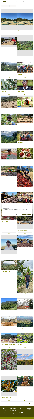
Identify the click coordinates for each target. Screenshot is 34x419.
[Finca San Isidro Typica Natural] (25, 219)
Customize (16, 214)
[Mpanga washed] (25, 118)
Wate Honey (20, 30)
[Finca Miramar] (9, 244)
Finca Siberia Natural (5, 221)
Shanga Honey (4, 91)
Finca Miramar (4, 255)
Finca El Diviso (20, 344)
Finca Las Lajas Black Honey (6, 327)
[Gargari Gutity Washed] (25, 197)
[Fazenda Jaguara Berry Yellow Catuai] (9, 386)
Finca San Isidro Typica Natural (22, 230)
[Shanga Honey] (9, 84)
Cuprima (29, 410)
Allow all (27, 214)
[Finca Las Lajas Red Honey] (9, 304)
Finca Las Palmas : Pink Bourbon (23, 293)
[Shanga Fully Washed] (25, 84)
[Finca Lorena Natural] (25, 241)
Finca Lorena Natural (21, 247)
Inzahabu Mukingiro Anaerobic (6, 177)
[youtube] (22, 409)
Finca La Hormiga (20, 328)
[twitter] (20, 409)
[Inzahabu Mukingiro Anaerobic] (9, 171)
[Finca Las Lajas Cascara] (25, 304)
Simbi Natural (20, 74)
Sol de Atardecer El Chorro (5, 71)
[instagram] (21, 409)
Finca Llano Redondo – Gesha (6, 271)
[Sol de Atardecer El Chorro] (9, 66)
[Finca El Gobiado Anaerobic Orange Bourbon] (9, 338)
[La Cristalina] (9, 154)
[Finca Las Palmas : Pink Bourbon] (25, 276)
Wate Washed (4, 30)
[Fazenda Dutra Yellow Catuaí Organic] (25, 381)
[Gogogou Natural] (9, 197)
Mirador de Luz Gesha (5, 143)
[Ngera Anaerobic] (9, 119)
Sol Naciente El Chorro (21, 57)
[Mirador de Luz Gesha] (9, 137)
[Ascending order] (8, 6)
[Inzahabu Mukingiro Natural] (25, 153)
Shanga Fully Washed (21, 91)
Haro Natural (20, 187)
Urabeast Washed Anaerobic (6, 47)
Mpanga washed (20, 123)
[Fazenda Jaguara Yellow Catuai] (25, 359)
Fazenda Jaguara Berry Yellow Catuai (7, 397)
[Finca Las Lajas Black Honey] (9, 321)
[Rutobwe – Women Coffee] (25, 102)
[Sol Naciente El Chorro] (25, 45)
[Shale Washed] (9, 102)
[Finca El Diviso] (25, 338)
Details (9, 60)
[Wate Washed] (9, 19)
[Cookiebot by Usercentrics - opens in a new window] (27, 204)
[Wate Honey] (25, 19)
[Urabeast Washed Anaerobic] (9, 41)
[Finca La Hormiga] (25, 321)
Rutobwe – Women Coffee (22, 108)
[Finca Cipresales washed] (9, 359)
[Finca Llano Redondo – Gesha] (9, 265)
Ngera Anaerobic (4, 126)
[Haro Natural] (25, 176)
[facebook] (19, 409)
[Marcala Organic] (25, 136)
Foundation (29, 409)
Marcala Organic (20, 142)
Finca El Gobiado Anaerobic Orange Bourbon (8, 344)
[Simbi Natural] (25, 67)
